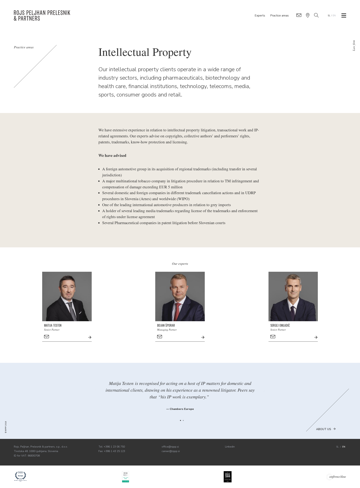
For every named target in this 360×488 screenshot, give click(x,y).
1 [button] (180, 420)
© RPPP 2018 (5, 427)
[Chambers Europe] (20, 476)
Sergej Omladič (280, 325)
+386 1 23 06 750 (114, 446)
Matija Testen (53, 325)
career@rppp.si (171, 451)
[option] (180, 393)
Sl (329, 15)
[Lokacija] (307, 15)
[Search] (316, 15)
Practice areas (279, 15)
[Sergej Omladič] (318, 338)
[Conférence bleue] (336, 476)
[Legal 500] (228, 476)
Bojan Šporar (166, 325)
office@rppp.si (170, 446)
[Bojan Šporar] (204, 338)
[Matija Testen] (91, 338)
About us (323, 429)
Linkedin (230, 446)
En (334, 15)
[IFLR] (125, 476)
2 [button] (183, 420)
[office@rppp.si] (299, 15)
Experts (260, 15)
